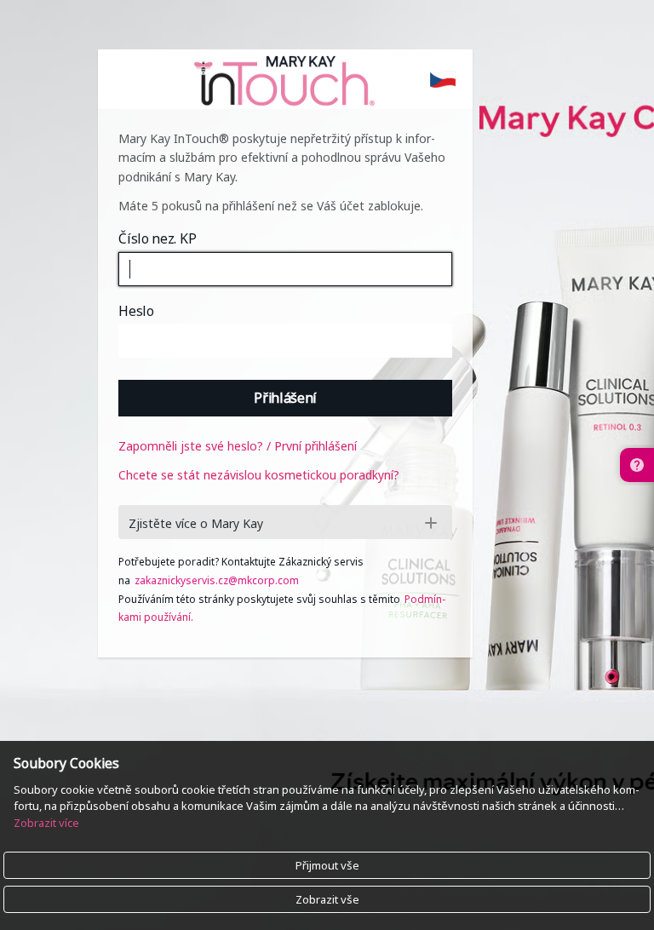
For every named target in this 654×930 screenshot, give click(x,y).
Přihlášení (285, 397)
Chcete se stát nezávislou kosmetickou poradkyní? (258, 475)
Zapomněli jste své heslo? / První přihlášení (237, 446)
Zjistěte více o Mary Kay (196, 523)
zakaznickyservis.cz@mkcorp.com (217, 580)
